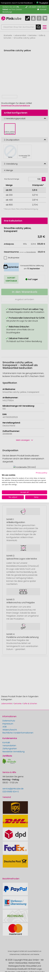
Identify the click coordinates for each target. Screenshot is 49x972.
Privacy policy (41, 472)
